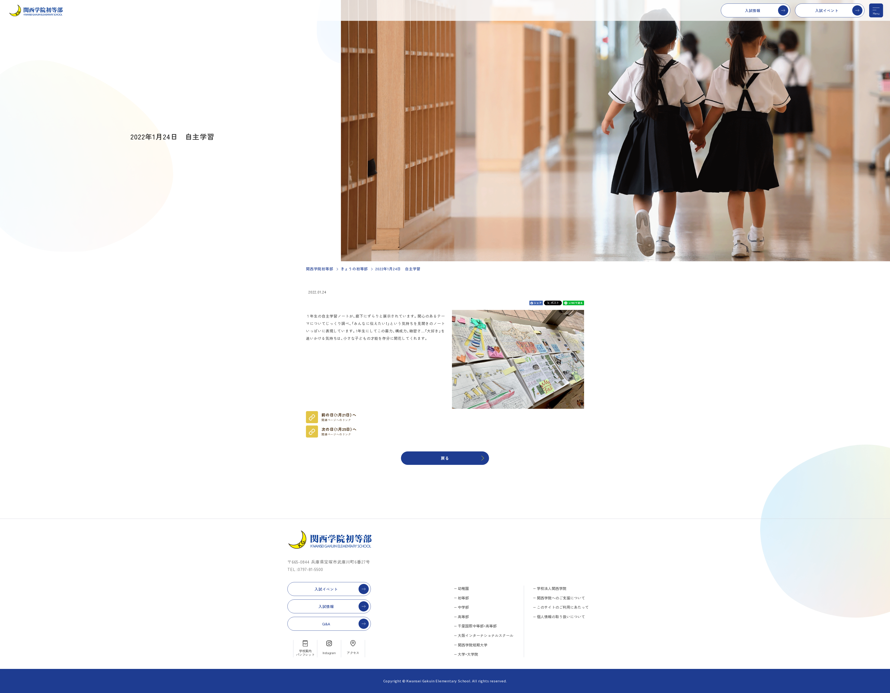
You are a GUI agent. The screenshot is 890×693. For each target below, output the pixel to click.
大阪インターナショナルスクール (485, 635)
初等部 (463, 598)
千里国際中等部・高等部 (477, 626)
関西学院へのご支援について (561, 598)
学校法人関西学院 (551, 588)
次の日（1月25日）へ (339, 431)
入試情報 (752, 10)
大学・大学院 (468, 654)
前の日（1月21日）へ (338, 417)
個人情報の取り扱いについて (561, 616)
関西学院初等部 (319, 268)
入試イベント (827, 10)
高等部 (463, 616)
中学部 (463, 607)
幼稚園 (463, 588)
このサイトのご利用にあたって (563, 607)
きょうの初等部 (354, 268)
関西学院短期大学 (472, 645)
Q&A (326, 624)
